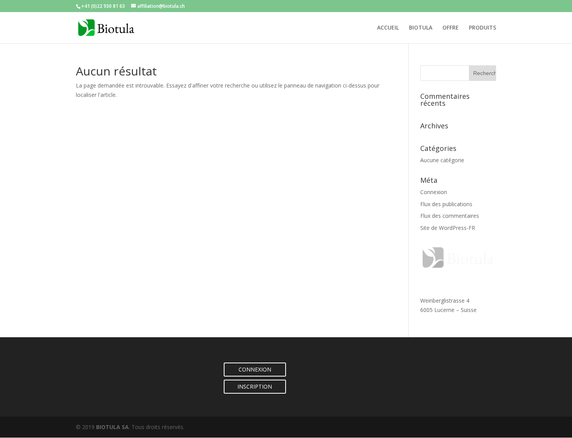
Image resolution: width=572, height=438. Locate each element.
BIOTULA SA (112, 427)
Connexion (433, 192)
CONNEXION (255, 369)
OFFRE (450, 28)
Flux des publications (446, 204)
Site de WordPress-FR (447, 227)
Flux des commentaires (449, 215)
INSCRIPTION (254, 386)
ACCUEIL (388, 28)
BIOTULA (420, 28)
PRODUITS (482, 28)
